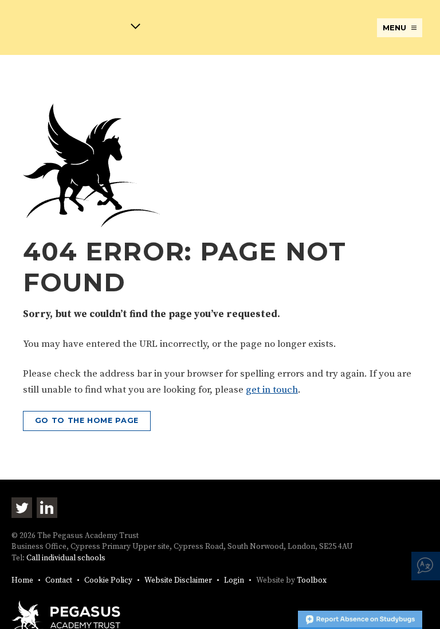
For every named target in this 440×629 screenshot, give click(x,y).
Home (22, 581)
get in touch (272, 389)
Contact (58, 581)
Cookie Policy (108, 581)
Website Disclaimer (178, 581)
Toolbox (312, 581)
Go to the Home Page (87, 420)
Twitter (21, 507)
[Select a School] (75, 28)
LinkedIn (47, 507)
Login (234, 581)
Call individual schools (65, 558)
